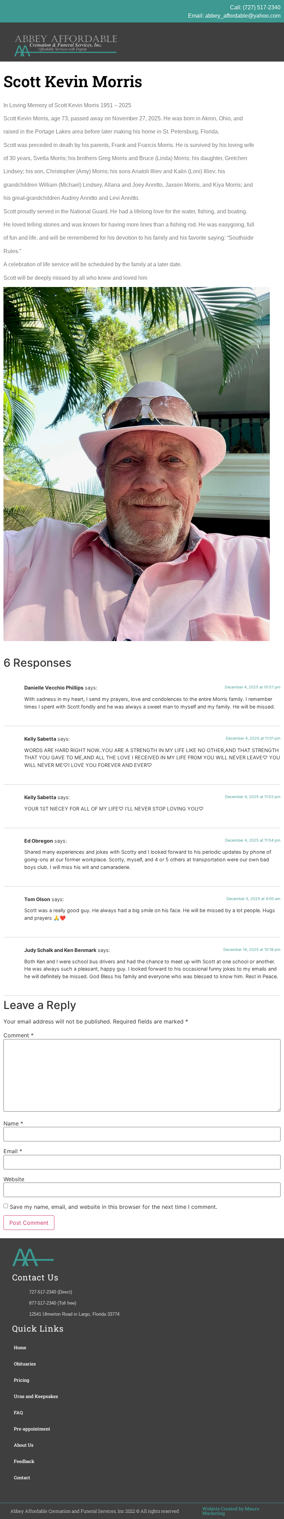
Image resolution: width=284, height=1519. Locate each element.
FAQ (18, 1412)
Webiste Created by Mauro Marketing (230, 1511)
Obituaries (25, 1364)
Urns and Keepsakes (36, 1396)
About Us (24, 1445)
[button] (269, 42)
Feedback (24, 1461)
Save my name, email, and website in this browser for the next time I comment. (113, 1207)
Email (12, 1151)
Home (20, 1347)
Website (13, 1179)
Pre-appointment (32, 1429)
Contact (22, 1477)
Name (13, 1123)
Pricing (21, 1380)
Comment (18, 1035)
